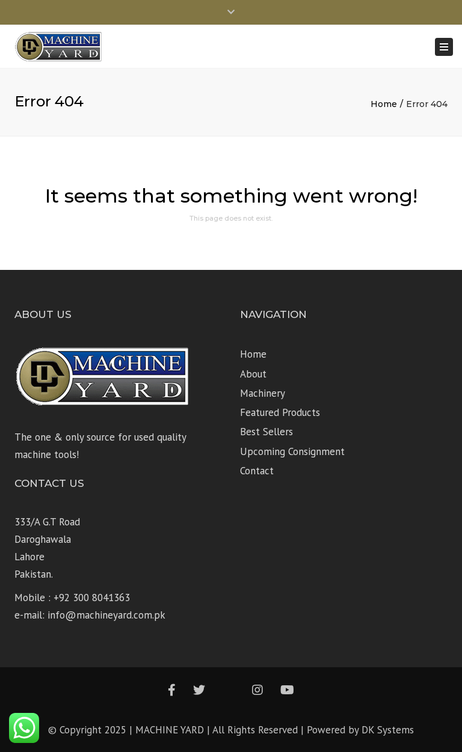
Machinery (262, 393)
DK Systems (388, 729)
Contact (257, 470)
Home (384, 104)
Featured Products (280, 412)
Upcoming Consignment (292, 451)
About (253, 374)
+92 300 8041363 (92, 597)
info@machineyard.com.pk (106, 615)
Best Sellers (266, 431)
